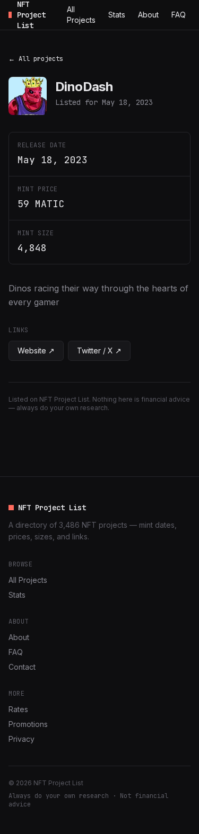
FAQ (178, 14)
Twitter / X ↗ (99, 350)
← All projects (35, 59)
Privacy (21, 738)
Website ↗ (36, 350)
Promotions (28, 724)
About (148, 14)
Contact (22, 666)
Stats (116, 14)
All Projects (81, 14)
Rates (18, 709)
